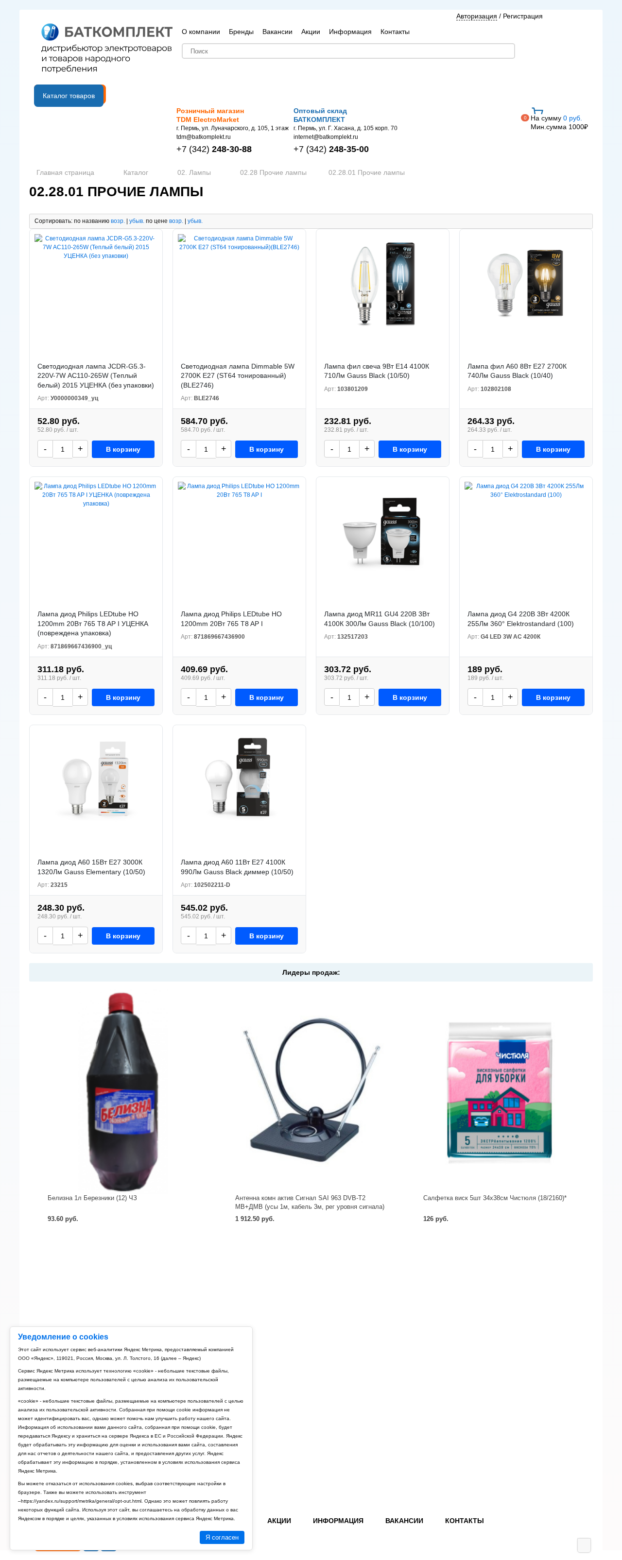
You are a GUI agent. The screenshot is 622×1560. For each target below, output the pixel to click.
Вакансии (277, 31)
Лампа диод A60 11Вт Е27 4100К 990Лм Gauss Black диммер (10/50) (237, 867)
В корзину (123, 449)
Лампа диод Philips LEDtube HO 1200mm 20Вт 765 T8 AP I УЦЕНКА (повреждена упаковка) (92, 623)
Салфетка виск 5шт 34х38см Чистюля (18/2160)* (495, 1198)
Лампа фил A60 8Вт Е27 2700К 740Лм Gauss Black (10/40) (517, 371)
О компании (201, 31)
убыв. (136, 221)
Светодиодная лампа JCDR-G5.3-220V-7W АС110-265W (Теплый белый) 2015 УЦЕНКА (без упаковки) (95, 375)
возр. (118, 221)
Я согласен (222, 1537)
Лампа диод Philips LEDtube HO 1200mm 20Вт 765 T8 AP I (231, 618)
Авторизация (476, 16)
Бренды (241, 31)
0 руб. (559, 122)
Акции (310, 31)
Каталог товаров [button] (69, 96)
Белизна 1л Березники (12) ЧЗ (92, 1198)
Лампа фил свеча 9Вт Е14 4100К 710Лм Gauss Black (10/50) (376, 371)
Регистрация (523, 16)
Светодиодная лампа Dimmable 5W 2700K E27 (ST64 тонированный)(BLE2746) (237, 375)
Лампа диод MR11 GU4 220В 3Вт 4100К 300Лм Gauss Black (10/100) (379, 618)
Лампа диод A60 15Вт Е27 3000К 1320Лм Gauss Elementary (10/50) (91, 867)
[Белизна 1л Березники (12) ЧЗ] (123, 1091)
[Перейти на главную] (107, 49)
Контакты (395, 31)
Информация (350, 31)
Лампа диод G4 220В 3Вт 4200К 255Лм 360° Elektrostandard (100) (520, 618)
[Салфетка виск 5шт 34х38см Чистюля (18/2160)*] (498, 1091)
